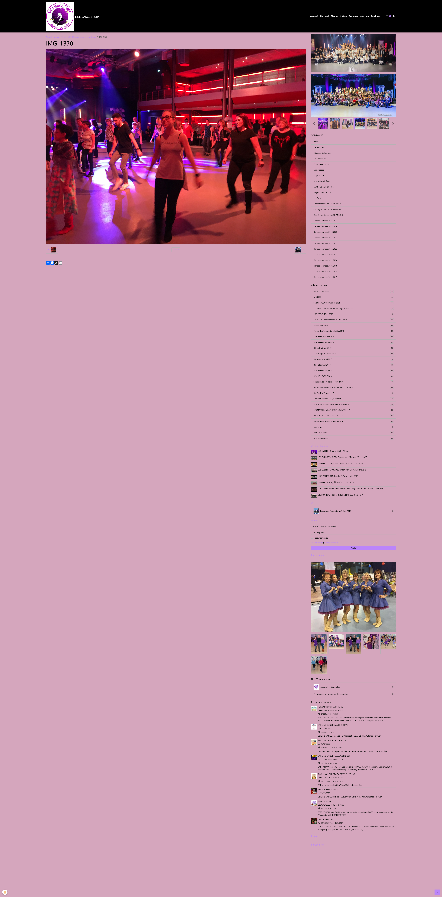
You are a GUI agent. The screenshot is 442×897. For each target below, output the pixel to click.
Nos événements (353, 433)
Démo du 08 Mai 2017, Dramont (353, 394)
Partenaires (319, 142)
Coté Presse (319, 165)
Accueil (314, 16)
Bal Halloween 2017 (353, 360)
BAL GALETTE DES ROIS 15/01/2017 (353, 410)
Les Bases (318, 193)
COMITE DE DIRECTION (324, 182)
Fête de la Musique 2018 (353, 337)
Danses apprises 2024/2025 (325, 227)
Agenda (364, 16)
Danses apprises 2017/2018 (325, 266)
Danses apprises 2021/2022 (325, 244)
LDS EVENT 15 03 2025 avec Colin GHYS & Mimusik (342, 464)
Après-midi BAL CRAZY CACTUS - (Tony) (336, 769)
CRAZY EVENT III (325, 814)
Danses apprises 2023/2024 (325, 232)
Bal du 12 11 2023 (353, 286)
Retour (176, 249)
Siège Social (319, 170)
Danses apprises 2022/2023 (325, 238)
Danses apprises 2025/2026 (325, 221)
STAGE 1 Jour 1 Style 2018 (353, 348)
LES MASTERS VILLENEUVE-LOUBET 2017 (353, 405)
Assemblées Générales (356, 682)
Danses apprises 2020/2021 (325, 249)
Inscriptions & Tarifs (322, 176)
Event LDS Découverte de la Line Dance (79, 37)
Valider (354, 543)
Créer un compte (317, 538)
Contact (324, 16)
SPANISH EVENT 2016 (353, 371)
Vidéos (343, 16)
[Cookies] (4, 892)
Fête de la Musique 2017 (353, 365)
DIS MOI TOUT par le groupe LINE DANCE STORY (340, 490)
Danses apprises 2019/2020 (325, 255)
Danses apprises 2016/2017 (325, 272)
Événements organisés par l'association (353, 689)
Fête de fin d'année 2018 (353, 331)
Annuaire (354, 16)
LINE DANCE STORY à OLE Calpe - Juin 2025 (338, 471)
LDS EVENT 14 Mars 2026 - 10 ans (333, 446)
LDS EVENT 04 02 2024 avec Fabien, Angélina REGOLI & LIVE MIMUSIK (350, 483)
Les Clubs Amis (320, 153)
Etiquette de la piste (322, 148)
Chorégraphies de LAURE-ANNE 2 (328, 204)
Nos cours (353, 422)
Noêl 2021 (353, 292)
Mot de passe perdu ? (331, 538)
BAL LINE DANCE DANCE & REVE (333, 720)
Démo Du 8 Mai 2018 (353, 343)
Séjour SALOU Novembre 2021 (353, 298)
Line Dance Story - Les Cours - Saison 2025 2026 (340, 458)
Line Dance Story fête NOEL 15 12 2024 (336, 477)
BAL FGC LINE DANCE (328, 784)
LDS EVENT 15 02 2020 (353, 309)
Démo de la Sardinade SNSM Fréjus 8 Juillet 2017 (353, 303)
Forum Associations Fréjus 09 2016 (353, 416)
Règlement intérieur (322, 187)
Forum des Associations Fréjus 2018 (353, 326)
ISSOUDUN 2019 (353, 320)
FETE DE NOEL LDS (326, 796)
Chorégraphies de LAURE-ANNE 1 (328, 199)
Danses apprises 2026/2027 (325, 215)
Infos (316, 136)
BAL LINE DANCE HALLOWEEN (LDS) (334, 751)
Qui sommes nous (321, 159)
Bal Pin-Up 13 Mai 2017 (353, 388)
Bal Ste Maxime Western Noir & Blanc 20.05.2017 (353, 382)
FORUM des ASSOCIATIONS (330, 701)
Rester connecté (321, 533)
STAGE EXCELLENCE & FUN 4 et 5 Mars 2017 (353, 399)
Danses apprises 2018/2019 (325, 261)
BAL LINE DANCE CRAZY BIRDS (332, 735)
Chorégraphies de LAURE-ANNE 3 (328, 210)
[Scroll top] (437, 892)
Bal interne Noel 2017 (353, 354)
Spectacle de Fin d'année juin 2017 (353, 377)
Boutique (376, 16)
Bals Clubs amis (353, 427)
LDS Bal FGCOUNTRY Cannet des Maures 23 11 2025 (342, 452)
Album (334, 16)
